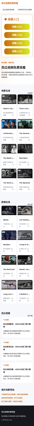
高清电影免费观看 (7, 398)
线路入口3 (17, 43)
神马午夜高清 (18, 398)
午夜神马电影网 (17, 401)
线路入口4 (17, 51)
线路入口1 (17, 26)
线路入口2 (17, 35)
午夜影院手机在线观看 (25, 9)
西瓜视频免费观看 (9, 3)
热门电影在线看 (6, 401)
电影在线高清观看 (22, 394)
